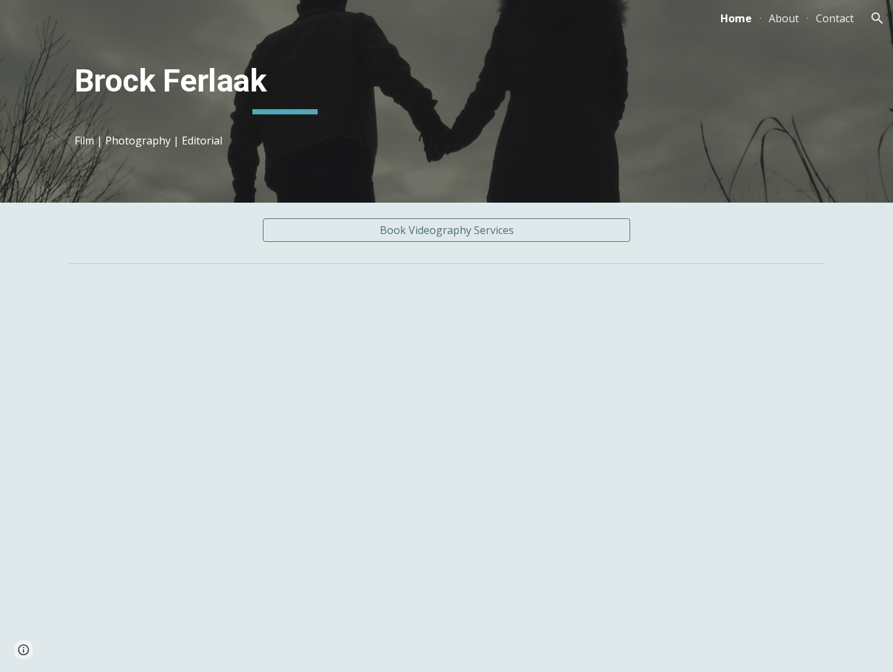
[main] (285, 84)
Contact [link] (835, 18)
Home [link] (736, 18)
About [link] (784, 18)
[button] (877, 18)
